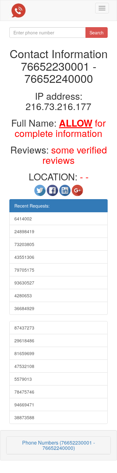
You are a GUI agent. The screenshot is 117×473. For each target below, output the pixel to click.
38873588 (24, 417)
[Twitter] (40, 193)
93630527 (24, 282)
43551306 (24, 257)
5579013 (23, 379)
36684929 (24, 308)
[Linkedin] (65, 193)
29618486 (24, 340)
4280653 (23, 295)
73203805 (24, 244)
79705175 (24, 270)
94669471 (24, 404)
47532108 (24, 366)
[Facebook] (53, 193)
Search (97, 32)
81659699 (24, 353)
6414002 (23, 218)
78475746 (24, 392)
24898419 (24, 231)
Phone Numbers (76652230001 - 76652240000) (58, 445)
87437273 (24, 328)
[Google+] (77, 193)
